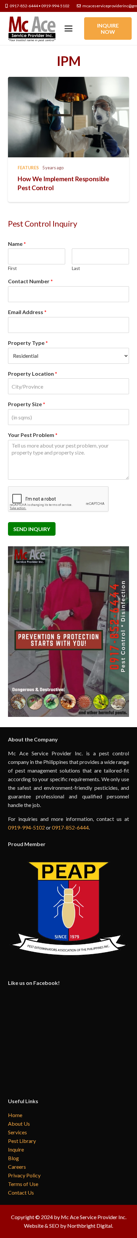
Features (28, 167)
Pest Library (22, 1141)
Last (76, 268)
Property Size (26, 404)
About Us (19, 1123)
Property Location (32, 373)
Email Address (27, 312)
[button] (68, 28)
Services (17, 1132)
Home (15, 1115)
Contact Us (21, 1192)
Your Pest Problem (33, 435)
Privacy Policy (24, 1175)
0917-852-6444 (70, 827)
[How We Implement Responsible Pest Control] (68, 117)
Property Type (28, 343)
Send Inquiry (31, 529)
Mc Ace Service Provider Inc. (93, 1217)
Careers (17, 1166)
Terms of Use (23, 1184)
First (12, 268)
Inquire (16, 1149)
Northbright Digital (89, 1225)
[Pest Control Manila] (31, 28)
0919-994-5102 (26, 827)
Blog (13, 1158)
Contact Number (30, 281)
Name (17, 244)
